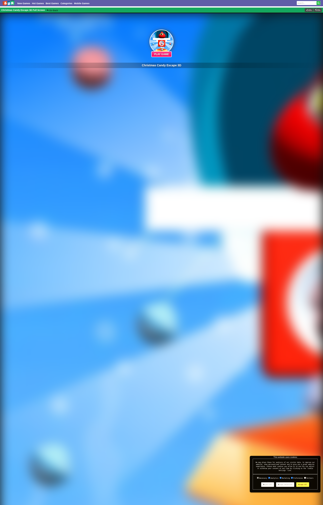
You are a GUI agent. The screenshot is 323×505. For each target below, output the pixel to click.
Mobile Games (81, 3)
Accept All (302, 484)
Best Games (52, 3)
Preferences (298, 478)
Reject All (267, 484)
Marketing (286, 478)
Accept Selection (285, 484)
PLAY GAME (161, 54)
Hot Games (38, 3)
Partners (309, 478)
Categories (66, 3)
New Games (23, 3)
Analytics (274, 478)
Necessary (263, 478)
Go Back (53, 10)
